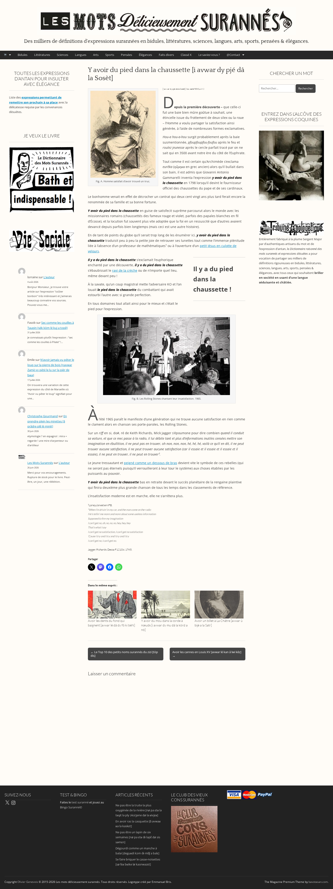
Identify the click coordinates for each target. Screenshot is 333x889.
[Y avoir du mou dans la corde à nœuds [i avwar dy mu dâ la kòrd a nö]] (165, 604)
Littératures (42, 55)
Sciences (62, 55)
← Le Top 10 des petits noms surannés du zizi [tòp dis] (124, 654)
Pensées (126, 55)
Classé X (186, 55)
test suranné (80, 802)
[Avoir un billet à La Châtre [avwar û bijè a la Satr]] (219, 604)
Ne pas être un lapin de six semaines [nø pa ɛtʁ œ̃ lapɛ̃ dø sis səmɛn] (138, 837)
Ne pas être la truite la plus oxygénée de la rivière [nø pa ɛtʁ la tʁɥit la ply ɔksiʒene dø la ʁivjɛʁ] (139, 810)
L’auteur (49, 277)
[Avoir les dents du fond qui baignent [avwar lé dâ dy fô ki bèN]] (112, 604)
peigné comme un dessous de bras (150, 463)
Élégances (145, 55)
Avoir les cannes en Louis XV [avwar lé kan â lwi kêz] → (206, 654)
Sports (109, 55)
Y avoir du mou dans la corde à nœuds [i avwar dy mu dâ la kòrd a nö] (164, 625)
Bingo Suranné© (71, 807)
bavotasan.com (318, 882)
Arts (96, 55)
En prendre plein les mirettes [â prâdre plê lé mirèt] (47, 421)
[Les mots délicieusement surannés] (166, 18)
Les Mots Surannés (40, 463)
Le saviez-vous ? (209, 55)
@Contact (233, 55)
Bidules (22, 55)
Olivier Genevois (27, 882)
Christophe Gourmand (42, 416)
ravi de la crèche (124, 270)
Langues (80, 55)
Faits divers (166, 55)
